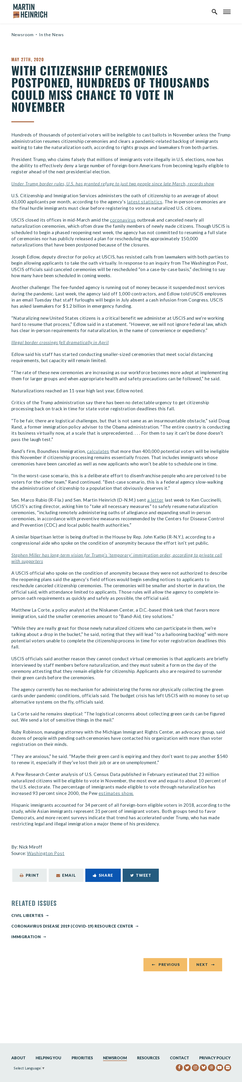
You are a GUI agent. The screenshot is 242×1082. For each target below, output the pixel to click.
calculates (98, 451)
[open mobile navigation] (227, 12)
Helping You (48, 1058)
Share (106, 875)
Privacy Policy (215, 1058)
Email (69, 875)
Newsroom (22, 34)
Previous (169, 964)
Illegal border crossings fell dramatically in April (60, 342)
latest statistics (144, 201)
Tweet (143, 875)
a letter (155, 500)
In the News (51, 34)
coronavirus (123, 220)
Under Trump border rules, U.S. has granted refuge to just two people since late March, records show (112, 183)
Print (32, 875)
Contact (179, 1058)
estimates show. (116, 793)
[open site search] (214, 12)
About (18, 1058)
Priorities (82, 1058)
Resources (148, 1058)
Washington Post (46, 853)
